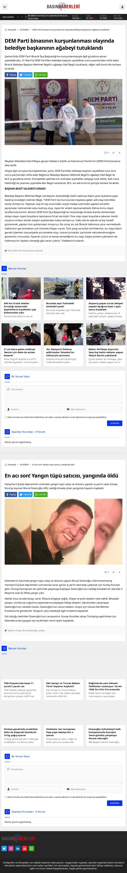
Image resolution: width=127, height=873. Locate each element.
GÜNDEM (24, 29)
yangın (42, 630)
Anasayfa (12, 29)
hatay (18, 630)
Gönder (42, 74)
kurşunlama (28, 250)
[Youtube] (24, 848)
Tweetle (27, 74)
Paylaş (13, 74)
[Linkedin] (17, 848)
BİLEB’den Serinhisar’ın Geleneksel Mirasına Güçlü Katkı (47, 17)
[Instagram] (11, 848)
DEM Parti (17, 250)
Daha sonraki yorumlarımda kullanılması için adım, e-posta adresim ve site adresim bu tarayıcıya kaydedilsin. (57, 417)
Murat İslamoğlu (30, 630)
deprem (11, 630)
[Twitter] (4, 848)
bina (10, 250)
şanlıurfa (39, 250)
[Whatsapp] (31, 848)
